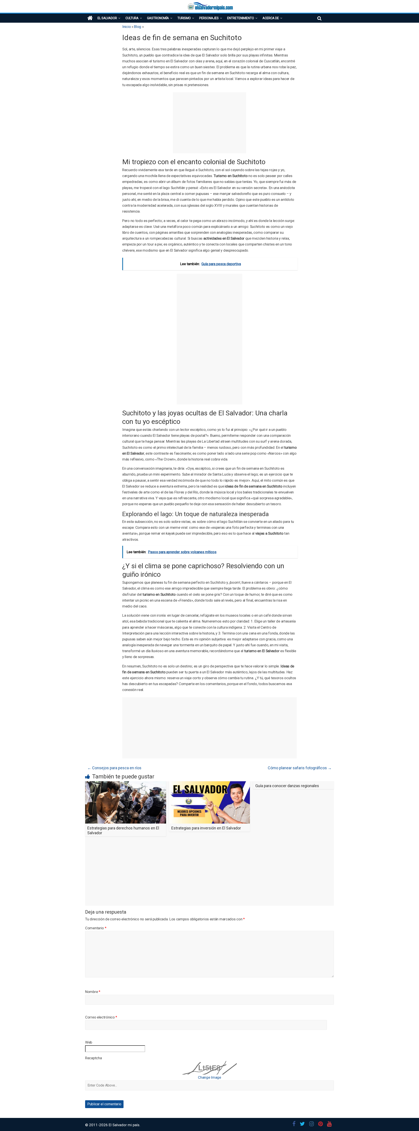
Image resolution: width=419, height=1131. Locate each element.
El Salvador (107, 18)
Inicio (126, 26)
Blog (137, 26)
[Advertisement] (209, 122)
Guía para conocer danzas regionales (287, 785)
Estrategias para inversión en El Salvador (206, 828)
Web (88, 1042)
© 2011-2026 (97, 1125)
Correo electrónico (101, 1017)
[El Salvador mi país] (90, 18)
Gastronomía (158, 18)
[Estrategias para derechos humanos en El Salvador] (125, 784)
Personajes (209, 18)
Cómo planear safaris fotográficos (300, 768)
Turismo (184, 18)
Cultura (132, 18)
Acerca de (271, 18)
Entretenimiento (240, 18)
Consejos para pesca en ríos (114, 768)
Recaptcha (93, 1058)
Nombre (92, 991)
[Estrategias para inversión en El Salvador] (209, 784)
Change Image (209, 1077)
